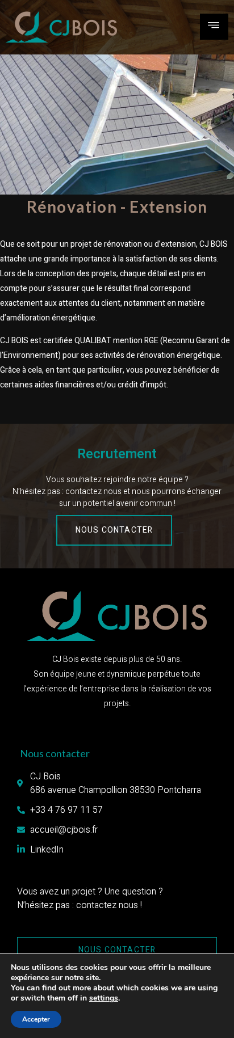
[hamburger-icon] (214, 27)
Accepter (36, 1019)
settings (103, 998)
